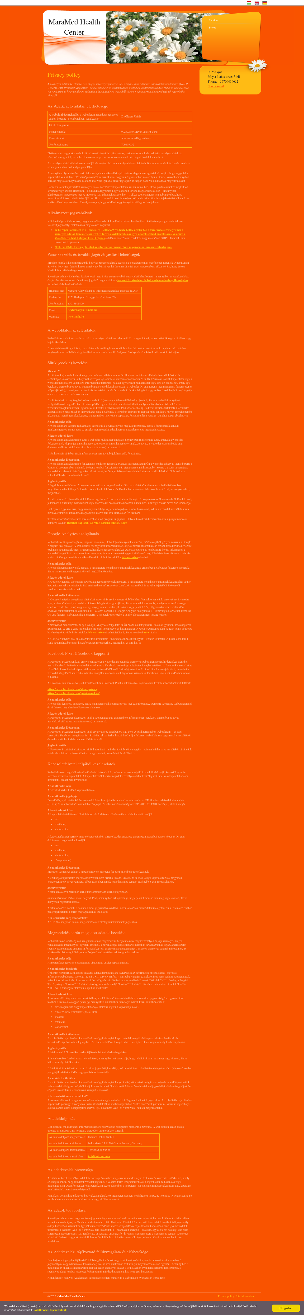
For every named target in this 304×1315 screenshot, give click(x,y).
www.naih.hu (76, 316)
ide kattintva (130, 557)
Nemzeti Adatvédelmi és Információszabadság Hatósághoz (152, 280)
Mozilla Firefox (110, 523)
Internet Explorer (77, 523)
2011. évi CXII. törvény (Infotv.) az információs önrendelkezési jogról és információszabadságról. (113, 247)
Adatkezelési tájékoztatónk (50, 1310)
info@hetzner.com (99, 1156)
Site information (245, 1296)
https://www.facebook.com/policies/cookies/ (74, 693)
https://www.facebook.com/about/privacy (72, 689)
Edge (124, 523)
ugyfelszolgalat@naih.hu (83, 310)
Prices (212, 27)
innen (146, 632)
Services (213, 20)
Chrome (95, 523)
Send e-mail (216, 86)
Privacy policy (226, 1296)
